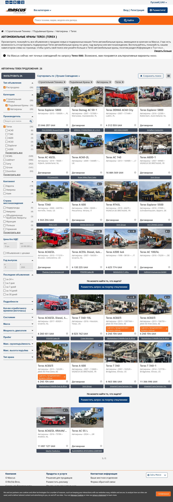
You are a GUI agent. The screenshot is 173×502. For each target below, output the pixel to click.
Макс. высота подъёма (15, 350)
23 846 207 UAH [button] (46, 125)
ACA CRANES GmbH (155, 224)
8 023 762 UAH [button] (80, 334)
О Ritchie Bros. (12, 481)
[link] (52, 97)
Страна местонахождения (13, 202)
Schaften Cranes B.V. (155, 130)
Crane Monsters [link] (87, 338)
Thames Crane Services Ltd (53, 272)
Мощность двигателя (14, 330)
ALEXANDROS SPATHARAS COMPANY (87, 451)
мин (5, 243)
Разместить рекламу (57, 481)
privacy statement (99, 495)
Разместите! (159, 10)
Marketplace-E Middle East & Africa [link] (121, 338)
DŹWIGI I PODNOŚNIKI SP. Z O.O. (87, 130)
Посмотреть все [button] (13, 152)
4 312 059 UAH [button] (114, 125)
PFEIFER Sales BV (87, 272)
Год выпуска (10, 260)
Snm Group (155, 177)
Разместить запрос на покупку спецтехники (104, 286)
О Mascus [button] (10, 477)
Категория (8, 94)
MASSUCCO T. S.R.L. (121, 272)
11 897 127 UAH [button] (46, 446)
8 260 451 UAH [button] (46, 334)
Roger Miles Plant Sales (87, 177)
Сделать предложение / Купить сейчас (118, 329)
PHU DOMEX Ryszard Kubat (53, 130)
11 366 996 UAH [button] (148, 382)
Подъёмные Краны (43, 31)
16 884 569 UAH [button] (114, 173)
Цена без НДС (10, 239)
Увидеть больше (163, 50)
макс (21, 243)
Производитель (12, 116)
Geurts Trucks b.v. (53, 451)
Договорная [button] (78, 125)
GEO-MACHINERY (121, 130)
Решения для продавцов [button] (59, 477)
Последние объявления (16, 275)
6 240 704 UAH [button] (114, 334)
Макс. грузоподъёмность (17, 344)
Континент (9, 181)
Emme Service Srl (87, 224)
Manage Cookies (77, 495)
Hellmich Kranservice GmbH (155, 272)
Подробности (10, 301)
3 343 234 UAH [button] (46, 220)
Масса (6, 324)
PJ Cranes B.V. (53, 177)
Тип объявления (12, 83)
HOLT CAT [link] (53, 224)
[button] (18, 76)
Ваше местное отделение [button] (104, 477)
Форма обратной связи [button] (103, 481)
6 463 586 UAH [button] (114, 382)
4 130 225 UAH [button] (80, 267)
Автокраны (62, 31)
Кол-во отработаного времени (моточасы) (14, 309)
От (5, 264)
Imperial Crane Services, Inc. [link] (121, 386)
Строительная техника (18, 31)
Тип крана (8, 357)
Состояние (9, 317)
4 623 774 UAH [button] (114, 267)
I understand (163, 494)
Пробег (7, 337)
